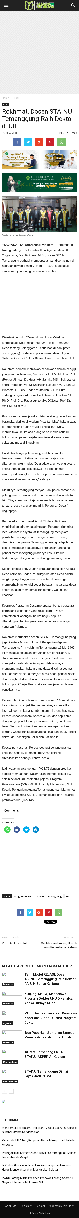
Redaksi (40, 1206)
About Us (10, 1206)
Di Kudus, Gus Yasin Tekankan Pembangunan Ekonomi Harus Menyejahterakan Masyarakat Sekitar (36, 1167)
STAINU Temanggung (49, 896)
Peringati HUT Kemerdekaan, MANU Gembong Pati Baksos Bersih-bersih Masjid (39, 1155)
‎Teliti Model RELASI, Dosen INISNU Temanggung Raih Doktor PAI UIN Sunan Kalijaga (50, 979)
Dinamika (8, 984)
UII (67, 896)
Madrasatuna (10, 1061)
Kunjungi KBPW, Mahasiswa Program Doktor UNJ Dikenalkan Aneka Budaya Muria (49, 998)
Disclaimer (26, 1206)
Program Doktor (23, 896)
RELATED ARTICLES (17, 966)
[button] (73, 5)
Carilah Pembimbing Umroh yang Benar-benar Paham (59, 945)
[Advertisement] (39, 52)
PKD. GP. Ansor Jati (14, 943)
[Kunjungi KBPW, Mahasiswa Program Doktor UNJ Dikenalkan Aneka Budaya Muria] (12, 998)
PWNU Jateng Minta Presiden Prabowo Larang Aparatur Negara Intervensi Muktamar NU (37, 1180)
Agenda (7, 1023)
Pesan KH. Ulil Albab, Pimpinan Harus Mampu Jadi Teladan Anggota (39, 1142)
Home (5, 98)
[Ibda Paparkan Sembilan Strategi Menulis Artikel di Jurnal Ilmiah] (12, 1037)
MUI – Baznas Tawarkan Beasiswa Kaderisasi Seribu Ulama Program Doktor (50, 1018)
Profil (16, 98)
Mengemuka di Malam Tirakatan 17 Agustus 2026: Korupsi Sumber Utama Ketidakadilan (39, 1130)
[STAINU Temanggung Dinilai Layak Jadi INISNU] (12, 1076)
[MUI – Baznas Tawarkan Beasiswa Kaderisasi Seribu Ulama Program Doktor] (12, 1018)
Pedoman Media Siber (61, 1206)
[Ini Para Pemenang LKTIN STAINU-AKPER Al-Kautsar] (12, 1057)
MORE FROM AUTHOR (54, 966)
